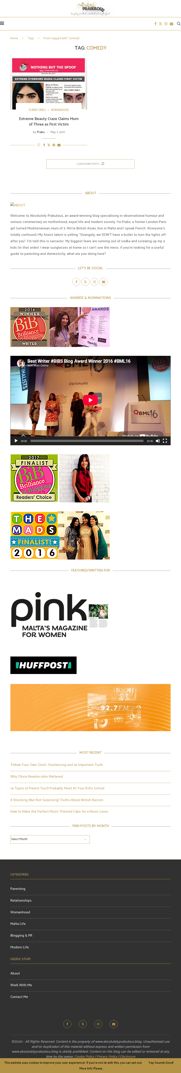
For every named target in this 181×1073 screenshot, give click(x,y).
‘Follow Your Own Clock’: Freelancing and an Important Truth (56, 765)
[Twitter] (160, 23)
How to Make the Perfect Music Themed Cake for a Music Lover (59, 812)
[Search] (179, 23)
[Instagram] (166, 23)
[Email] (171, 23)
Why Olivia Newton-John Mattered (36, 777)
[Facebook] (155, 23)
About (15, 973)
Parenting (17, 889)
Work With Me (21, 985)
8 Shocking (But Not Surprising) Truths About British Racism (56, 800)
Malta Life (18, 924)
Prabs (41, 132)
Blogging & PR (21, 936)
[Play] (16, 441)
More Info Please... (91, 1068)
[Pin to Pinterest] (54, 145)
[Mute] (158, 441)
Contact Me (19, 997)
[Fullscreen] (165, 441)
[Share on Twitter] (48, 145)
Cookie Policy (84, 1057)
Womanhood (20, 912)
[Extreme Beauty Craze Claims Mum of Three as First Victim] (48, 84)
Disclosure (127, 1057)
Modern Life (19, 947)
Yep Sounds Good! (161, 1062)
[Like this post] (38, 145)
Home (14, 38)
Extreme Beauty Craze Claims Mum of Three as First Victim (49, 122)
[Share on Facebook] (44, 145)
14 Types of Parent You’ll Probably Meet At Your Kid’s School (57, 788)
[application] (90, 400)
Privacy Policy (107, 1057)
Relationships (21, 901)
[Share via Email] (58, 145)
